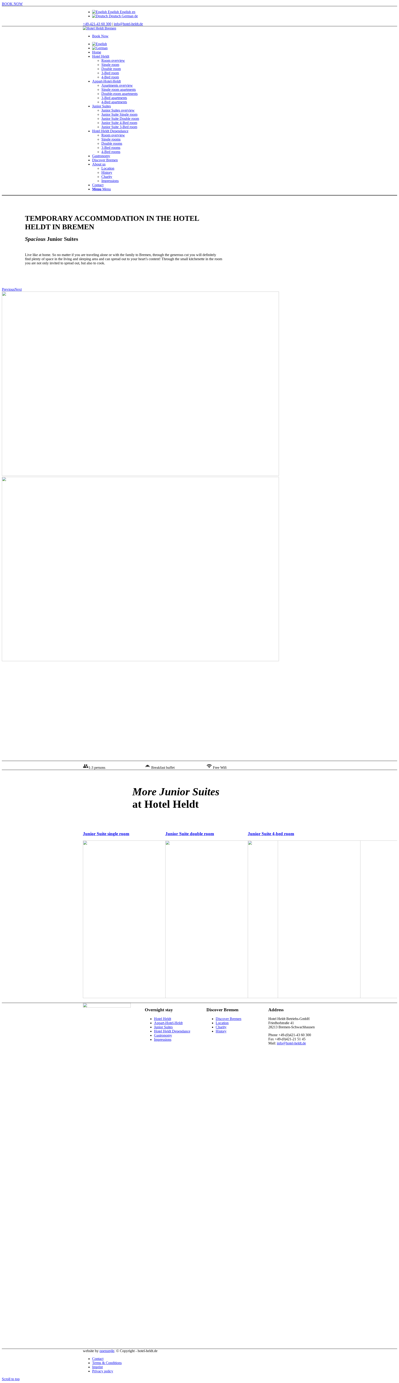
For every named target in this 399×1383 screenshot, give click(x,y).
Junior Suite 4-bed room (271, 833)
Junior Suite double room (189, 833)
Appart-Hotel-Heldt (168, 1023)
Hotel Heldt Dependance (172, 1031)
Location (222, 1023)
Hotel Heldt (162, 1019)
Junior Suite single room (106, 833)
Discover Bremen (228, 1019)
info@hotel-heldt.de (128, 24)
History (221, 1031)
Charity (221, 1027)
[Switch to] (99, 44)
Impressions (162, 1039)
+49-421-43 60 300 (97, 24)
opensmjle (107, 1351)
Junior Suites (163, 1027)
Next (18, 289)
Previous (8, 289)
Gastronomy (163, 1035)
